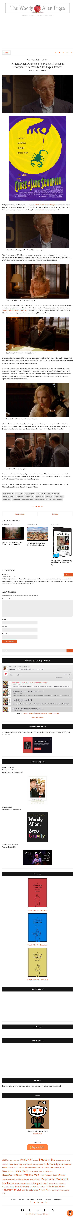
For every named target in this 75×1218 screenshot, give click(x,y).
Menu (7, 53)
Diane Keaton (8, 1171)
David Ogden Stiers (53, 493)
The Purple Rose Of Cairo (43, 499)
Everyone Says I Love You (36, 1171)
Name (4, 619)
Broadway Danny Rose (63, 1160)
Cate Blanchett (65, 1164)
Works (39, 1200)
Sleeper (12, 1187)
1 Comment (42, 70)
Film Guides (30, 1200)
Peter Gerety (59, 496)
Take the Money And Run (37, 1187)
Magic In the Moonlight (54, 1179)
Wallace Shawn (57, 499)
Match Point (19, 1183)
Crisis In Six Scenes (43, 1167)
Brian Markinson (8, 493)
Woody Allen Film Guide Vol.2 (37, 945)
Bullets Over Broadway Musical (33, 1164)
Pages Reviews (36, 60)
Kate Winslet (14, 1179)
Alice (18, 1160)
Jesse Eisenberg (46, 1175)
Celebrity (4, 1167)
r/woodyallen (37, 1133)
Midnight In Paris (40, 1183)
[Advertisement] (37, 34)
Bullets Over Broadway (12, 1164)
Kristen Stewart (23, 1179)
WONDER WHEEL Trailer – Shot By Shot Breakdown (36, 544)
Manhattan (39, 210)
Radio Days (23, 310)
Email (4, 627)
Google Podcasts (41, 713)
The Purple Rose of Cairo (10, 310)
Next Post (55, 514)
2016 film (5, 1160)
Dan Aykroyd (41, 493)
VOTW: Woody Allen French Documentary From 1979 (12, 543)
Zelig (3, 1193)
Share (69, 678)
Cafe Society (51, 1164)
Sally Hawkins (6, 1187)
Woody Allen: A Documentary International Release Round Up (61, 563)
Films (28, 60)
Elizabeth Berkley (8, 496)
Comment (6, 599)
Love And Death (35, 1179)
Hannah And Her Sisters (12, 1175)
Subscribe (60, 678)
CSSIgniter (46, 1214)
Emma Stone (21, 1170)
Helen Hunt (29, 496)
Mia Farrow (27, 1183)
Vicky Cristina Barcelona (30, 1190)
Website (5, 634)
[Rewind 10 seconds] (11, 675)
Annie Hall (26, 1159)
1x (14, 674)
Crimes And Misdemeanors (26, 1167)
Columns (48, 1200)
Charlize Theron (29, 493)
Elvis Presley (20, 496)
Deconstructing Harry (57, 1167)
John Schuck (39, 496)
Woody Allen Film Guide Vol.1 (37, 910)
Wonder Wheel (45, 1190)
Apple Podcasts (29, 713)
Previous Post (20, 514)
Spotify (50, 713)
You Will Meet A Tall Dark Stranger (60, 1190)
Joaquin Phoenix (59, 1175)
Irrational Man (31, 1174)
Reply (68, 574)
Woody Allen (58, 1200)
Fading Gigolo (49, 1171)
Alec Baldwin (12, 1160)
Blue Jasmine (47, 1159)
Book (13, 1200)
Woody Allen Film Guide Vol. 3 (37, 980)
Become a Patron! (38, 717)
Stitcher (56, 713)
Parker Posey (53, 1183)
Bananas (35, 1160)
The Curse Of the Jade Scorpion (45, 205)
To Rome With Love (11, 1189)
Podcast (21, 1200)
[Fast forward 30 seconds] (19, 675)
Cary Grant (19, 493)
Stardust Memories (22, 1187)
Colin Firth (11, 1167)
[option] (37, 684)
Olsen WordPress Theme (33, 1214)
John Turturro (6, 1179)
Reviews (45, 60)
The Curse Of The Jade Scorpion (22, 499)
